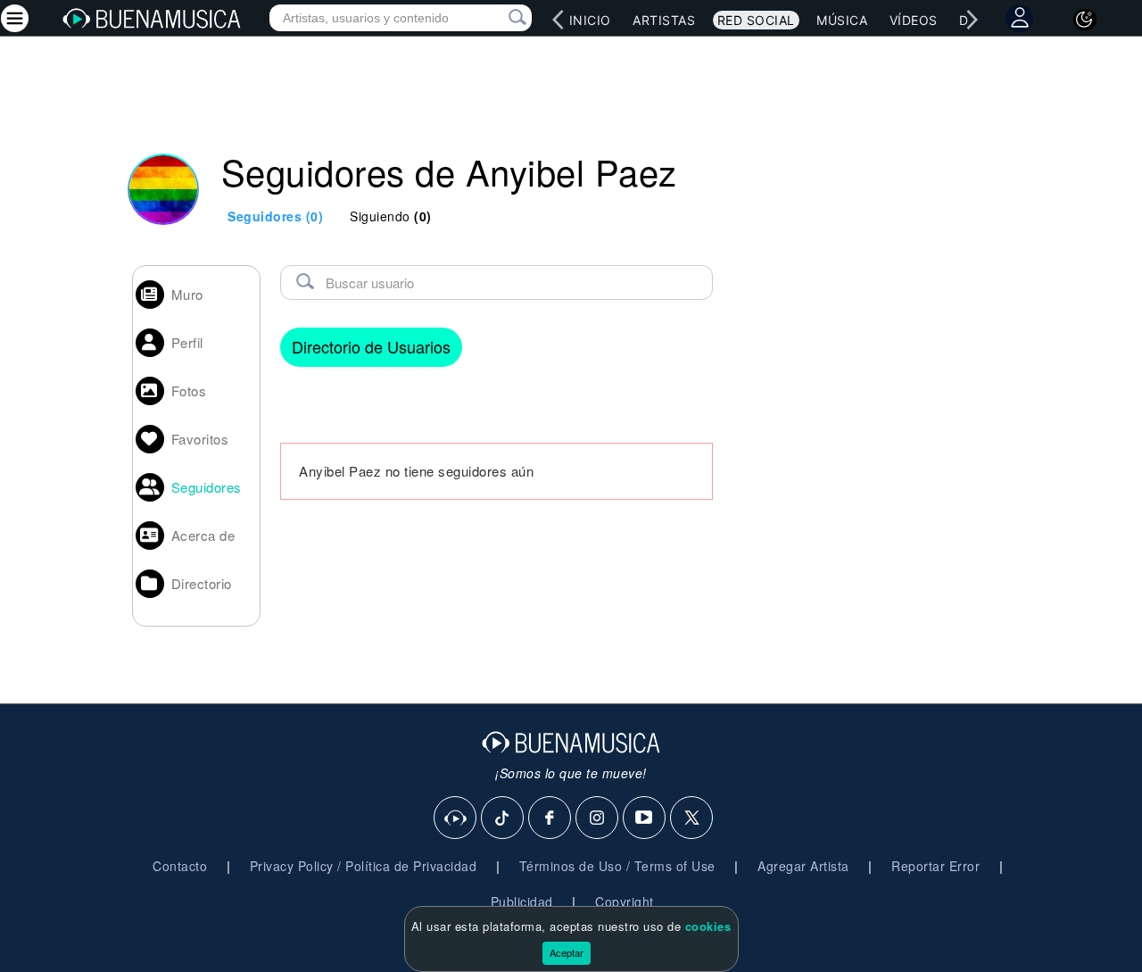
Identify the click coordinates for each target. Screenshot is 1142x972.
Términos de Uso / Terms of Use (617, 866)
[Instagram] (597, 818)
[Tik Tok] (503, 818)
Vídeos (914, 20)
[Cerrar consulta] (497, 18)
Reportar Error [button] (935, 866)
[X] (692, 818)
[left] (558, 19)
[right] (972, 19)
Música (841, 20)
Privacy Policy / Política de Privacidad (363, 866)
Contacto (180, 866)
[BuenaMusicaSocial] (455, 818)
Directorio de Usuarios (371, 346)
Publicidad (522, 901)
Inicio (590, 20)
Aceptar (566, 952)
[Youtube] (645, 818)
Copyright (624, 901)
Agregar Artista (803, 866)
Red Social (756, 20)
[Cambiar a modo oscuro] (1084, 19)
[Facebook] (550, 818)
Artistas (664, 20)
